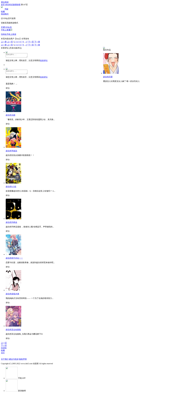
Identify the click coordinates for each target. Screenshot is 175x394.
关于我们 (5, 359)
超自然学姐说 (11, 151)
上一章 (4, 42)
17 (27, 42)
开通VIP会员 (6, 27)
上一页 (10, 42)
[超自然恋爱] (111, 73)
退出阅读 (5, 2)
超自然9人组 (11, 187)
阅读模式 (5, 14)
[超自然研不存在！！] (13, 254)
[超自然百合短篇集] (13, 326)
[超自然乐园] (13, 111)
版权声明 (23, 359)
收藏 (3, 11)
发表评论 (44, 60)
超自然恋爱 (108, 77)
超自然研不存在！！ (14, 258)
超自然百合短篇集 (13, 330)
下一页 (31, 42)
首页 (3, 5)
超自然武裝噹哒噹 (12, 5)
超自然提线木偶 (12, 294)
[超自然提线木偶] (13, 290)
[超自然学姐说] (13, 147)
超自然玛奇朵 (11, 222)
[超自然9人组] (13, 183)
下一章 (37, 42)
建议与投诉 (14, 359)
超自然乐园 (10, 115)
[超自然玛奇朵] (13, 219)
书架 (6, 9)
